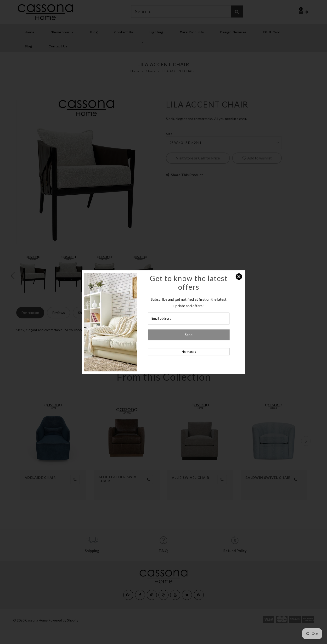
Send (188, 335)
